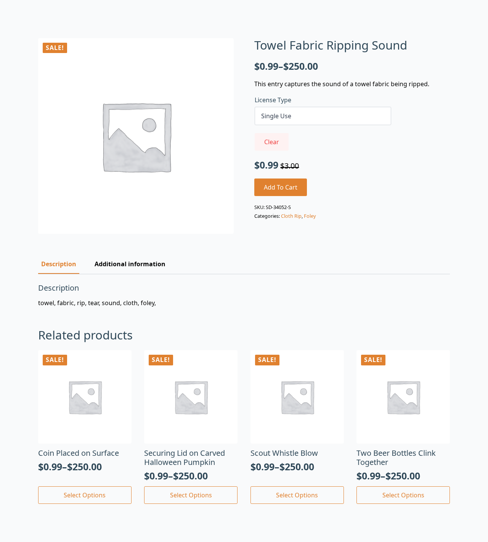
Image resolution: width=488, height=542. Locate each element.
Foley (310, 215)
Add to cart (280, 187)
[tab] (58, 263)
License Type (273, 100)
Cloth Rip (291, 215)
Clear (271, 142)
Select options (85, 495)
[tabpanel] (244, 295)
